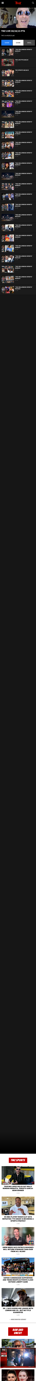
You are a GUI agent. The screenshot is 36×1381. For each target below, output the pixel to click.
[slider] (18, 1367)
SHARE (18, 43)
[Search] (33, 3)
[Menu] (3, 3)
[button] (34, 1344)
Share (7, 43)
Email (29, 43)
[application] (18, 18)
